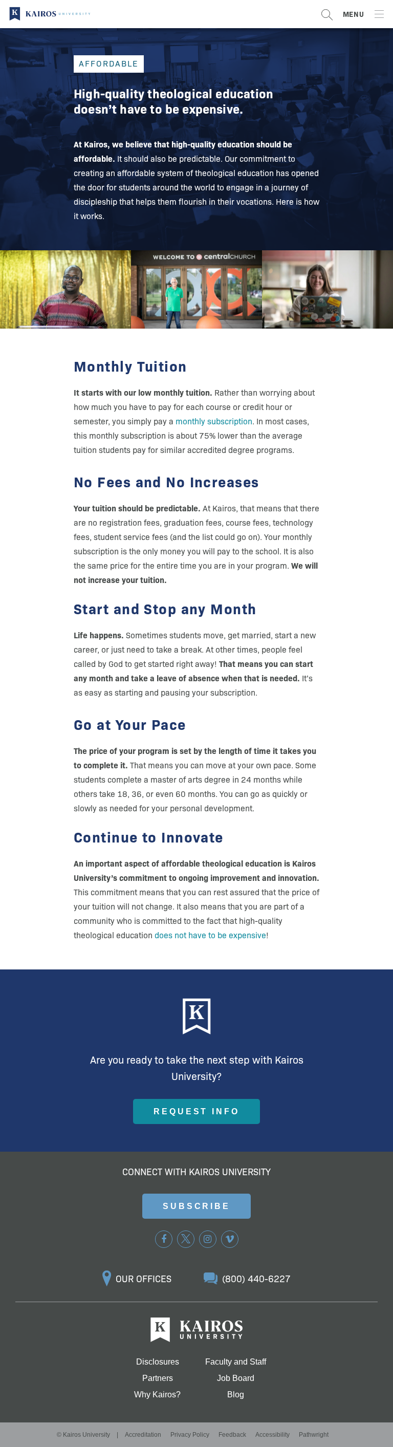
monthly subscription (214, 420)
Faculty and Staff (235, 1362)
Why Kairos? (157, 1395)
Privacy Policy (189, 1434)
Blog (235, 1395)
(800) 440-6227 (256, 1278)
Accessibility (272, 1434)
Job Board (235, 1378)
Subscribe (196, 1206)
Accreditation (143, 1434)
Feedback (232, 1434)
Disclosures (157, 1362)
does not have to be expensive (210, 934)
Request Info (196, 1111)
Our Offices (143, 1278)
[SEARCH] (327, 14)
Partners (157, 1378)
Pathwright (314, 1434)
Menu (353, 14)
